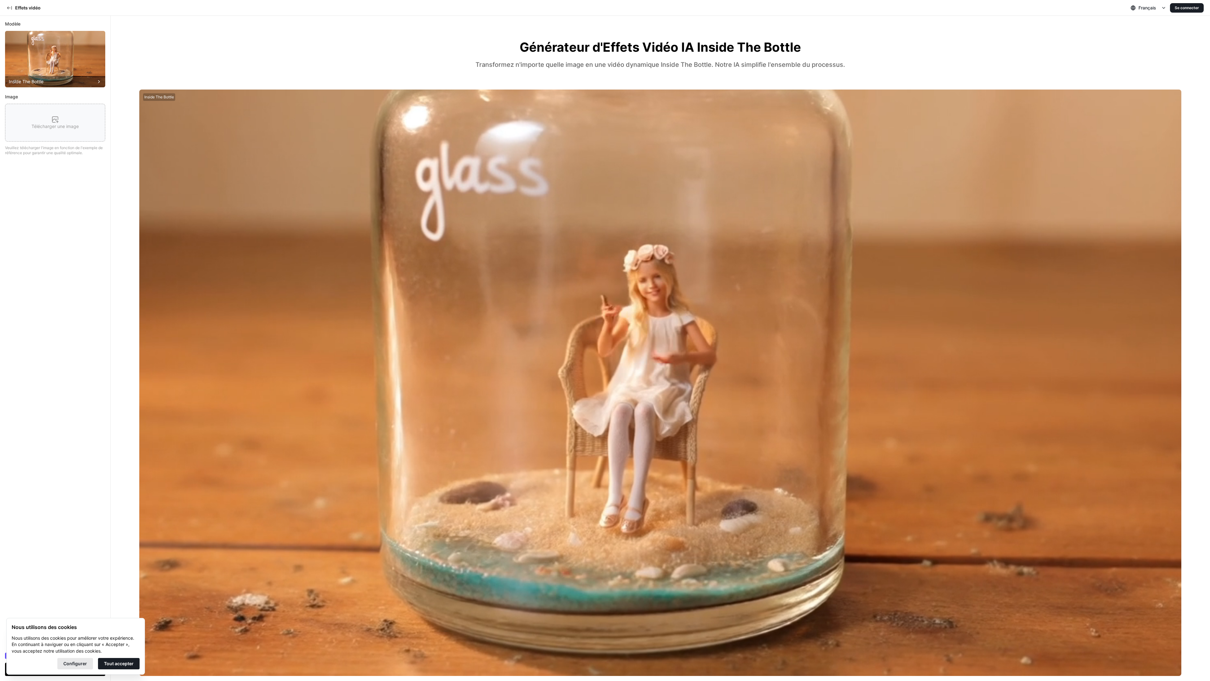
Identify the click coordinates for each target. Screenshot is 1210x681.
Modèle (12, 23)
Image (11, 96)
